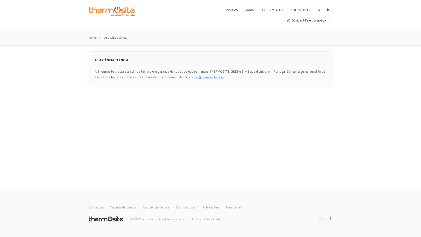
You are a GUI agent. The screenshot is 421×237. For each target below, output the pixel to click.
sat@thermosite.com (209, 77)
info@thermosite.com (172, 219)
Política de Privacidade (206, 219)
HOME (92, 38)
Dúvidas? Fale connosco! (308, 20)
